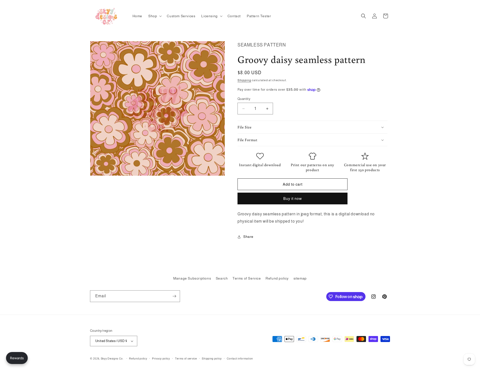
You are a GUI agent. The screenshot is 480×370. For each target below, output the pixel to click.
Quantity (244, 99)
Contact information (240, 358)
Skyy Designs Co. (112, 358)
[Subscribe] (174, 296)
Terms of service (186, 358)
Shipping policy (212, 358)
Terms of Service (246, 278)
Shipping (244, 80)
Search (222, 278)
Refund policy (277, 278)
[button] (154, 16)
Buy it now (292, 198)
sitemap (300, 278)
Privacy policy (161, 358)
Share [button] (248, 237)
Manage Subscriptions (192, 278)
